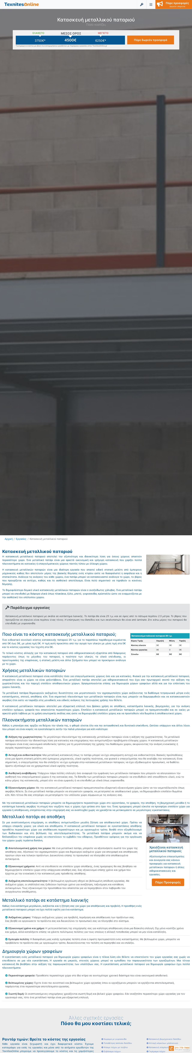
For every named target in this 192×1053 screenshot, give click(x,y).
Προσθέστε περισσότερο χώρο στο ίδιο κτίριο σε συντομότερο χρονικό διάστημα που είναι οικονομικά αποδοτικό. (88, 975)
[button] (21, 4)
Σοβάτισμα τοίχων (112, 1051)
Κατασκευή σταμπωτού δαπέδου (163, 1047)
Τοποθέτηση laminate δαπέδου (117, 1043)
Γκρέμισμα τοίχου (156, 1051)
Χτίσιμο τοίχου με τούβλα (115, 1047)
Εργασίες (21, 538)
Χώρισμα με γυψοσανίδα (114, 1039)
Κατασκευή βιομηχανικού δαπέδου (164, 1039)
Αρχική (9, 538)
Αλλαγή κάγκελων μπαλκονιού (163, 1043)
